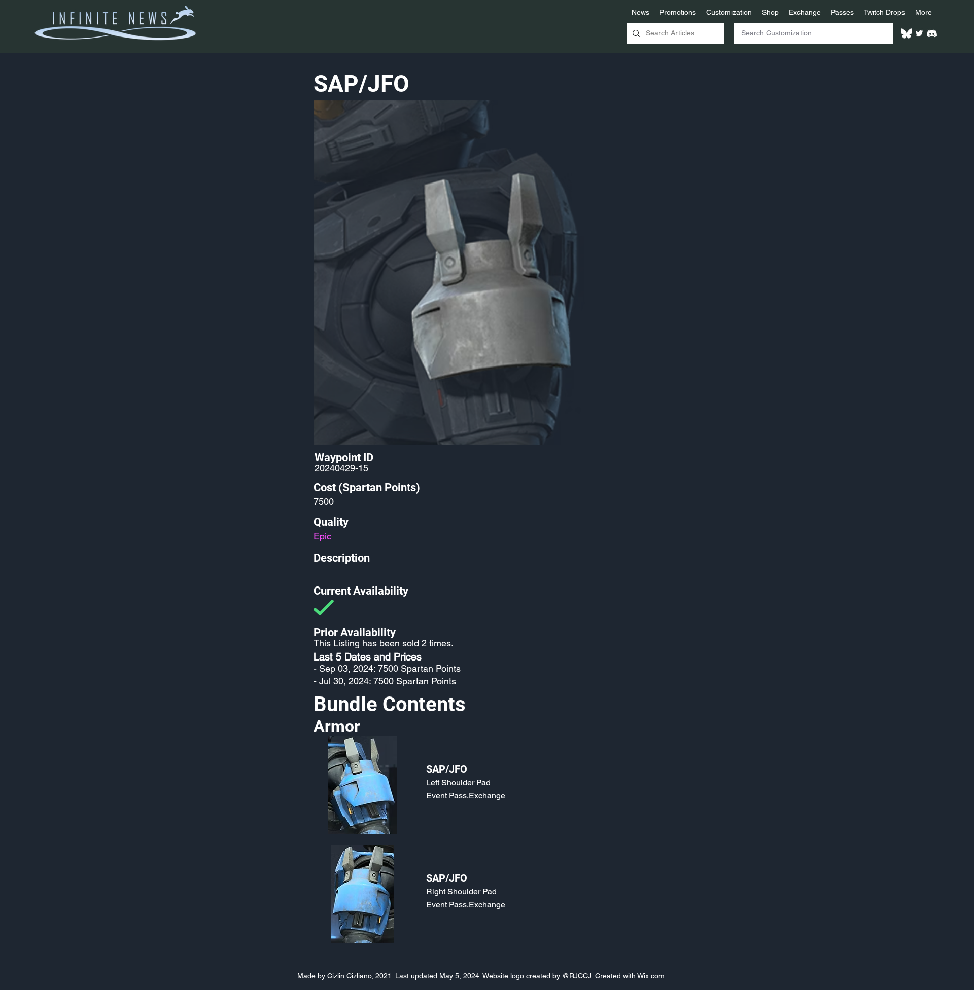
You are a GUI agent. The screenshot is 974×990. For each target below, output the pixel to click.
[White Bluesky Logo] (906, 33)
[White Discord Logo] (932, 33)
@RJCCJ (577, 976)
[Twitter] (919, 33)
